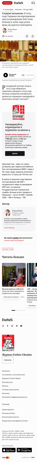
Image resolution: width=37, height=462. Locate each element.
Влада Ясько (12, 29)
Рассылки (5, 393)
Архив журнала (8, 410)
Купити (14, 153)
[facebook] (7, 326)
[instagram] (12, 326)
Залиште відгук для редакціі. (14, 240)
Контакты (6, 371)
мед (11, 249)
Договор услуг (7, 382)
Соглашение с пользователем (13, 375)
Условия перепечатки (10, 390)
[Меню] (33, 3)
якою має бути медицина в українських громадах (13, 291)
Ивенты (5, 386)
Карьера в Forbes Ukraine (11, 378)
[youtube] (21, 326)
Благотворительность (10, 417)
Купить (7, 360)
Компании (18, 9)
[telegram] (16, 326)
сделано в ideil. (28, 457)
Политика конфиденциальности (14, 397)
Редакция (5, 404)
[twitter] (3, 326)
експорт (5, 249)
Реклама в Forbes (8, 413)
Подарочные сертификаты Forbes (15, 421)
